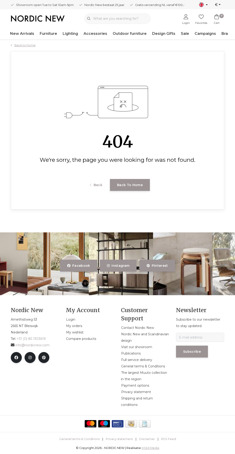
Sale (185, 33)
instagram (121, 266)
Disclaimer (147, 439)
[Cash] (131, 423)
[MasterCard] (90, 423)
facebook (81, 266)
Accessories (95, 33)
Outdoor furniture (130, 33)
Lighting (70, 33)
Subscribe (192, 351)
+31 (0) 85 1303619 (31, 339)
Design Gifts (163, 33)
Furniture (48, 33)
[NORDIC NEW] (38, 18)
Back (98, 185)
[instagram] (30, 357)
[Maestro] (104, 423)
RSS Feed (168, 439)
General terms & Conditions (79, 439)
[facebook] (16, 357)
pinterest (159, 266)
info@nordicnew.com (32, 345)
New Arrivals (22, 33)
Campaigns (205, 33)
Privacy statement (119, 439)
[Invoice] (145, 423)
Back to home (130, 185)
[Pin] (117, 423)
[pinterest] (43, 357)
